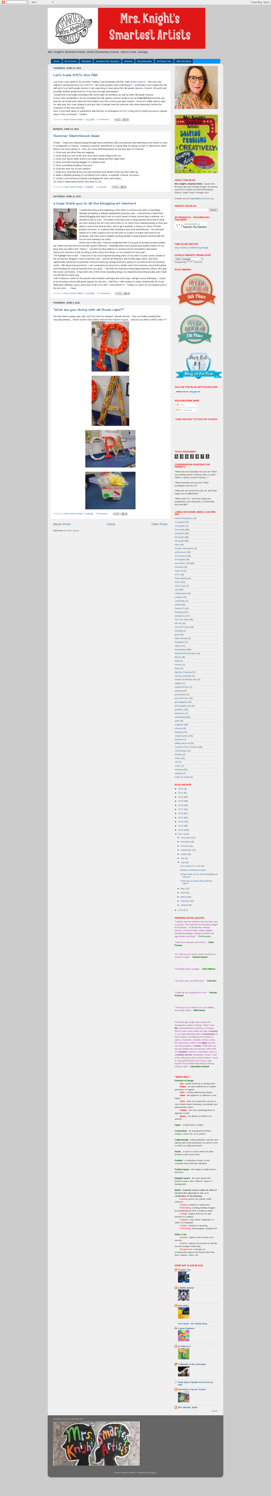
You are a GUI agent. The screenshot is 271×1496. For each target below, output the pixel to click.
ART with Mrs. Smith (187, 1407)
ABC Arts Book (183, 61)
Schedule (86, 61)
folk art (178, 623)
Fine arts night (181, 619)
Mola (177, 661)
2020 (181, 797)
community (180, 601)
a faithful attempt (186, 1288)
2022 (181, 789)
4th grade (179, 537)
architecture (180, 552)
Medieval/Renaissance (186, 653)
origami (178, 683)
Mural (177, 668)
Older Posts (159, 524)
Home (57, 61)
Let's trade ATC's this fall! (75, 75)
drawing (178, 612)
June (183, 862)
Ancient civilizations (184, 548)
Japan (178, 646)
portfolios (179, 709)
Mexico (178, 657)
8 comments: (102, 513)
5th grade (179, 541)
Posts (181, 405)
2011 (181, 834)
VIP (176, 762)
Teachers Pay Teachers (107, 61)
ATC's (178, 574)
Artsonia (128, 61)
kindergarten (181, 649)
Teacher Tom (184, 1270)
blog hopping (181, 578)
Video (177, 758)
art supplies (180, 559)
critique (178, 604)
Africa (177, 544)
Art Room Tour (164, 61)
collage (178, 597)
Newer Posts (62, 524)
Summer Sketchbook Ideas (76, 136)
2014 (181, 822)
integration (180, 642)
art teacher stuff (182, 563)
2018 (181, 805)
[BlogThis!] (118, 119)
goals (177, 634)
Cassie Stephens (186, 1328)
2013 (181, 826)
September (186, 850)
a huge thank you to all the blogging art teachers (94, 203)
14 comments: (104, 293)
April (183, 892)
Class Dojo (180, 586)
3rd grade (179, 533)
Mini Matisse (139, 82)
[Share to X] (121, 119)
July (183, 858)
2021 (181, 793)
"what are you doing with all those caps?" (88, 310)
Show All (215, 1411)
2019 (181, 801)
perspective (180, 694)
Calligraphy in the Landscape (192, 1364)
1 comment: (102, 187)
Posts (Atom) (72, 530)
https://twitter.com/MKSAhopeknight (191, 248)
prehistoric (180, 713)
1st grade (179, 522)
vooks (178, 766)
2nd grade (180, 529)
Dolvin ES (179, 608)
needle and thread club (186, 679)
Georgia (179, 631)
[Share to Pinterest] (127, 119)
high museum (181, 638)
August (184, 854)
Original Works (182, 687)
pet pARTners (181, 698)
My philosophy (145, 61)
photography (181, 702)
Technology (180, 751)
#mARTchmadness (184, 518)
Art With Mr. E (184, 1346)
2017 (181, 809)
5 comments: (103, 119)
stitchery (179, 728)
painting (178, 691)
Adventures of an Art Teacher (192, 1389)
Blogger (152, 1472)
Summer (179, 739)
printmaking (180, 717)
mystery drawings (183, 676)
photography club (183, 706)
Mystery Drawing (183, 672)
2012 (181, 830)
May (183, 888)
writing (178, 773)
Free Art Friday (182, 627)
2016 (181, 813)
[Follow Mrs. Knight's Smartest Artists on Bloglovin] (188, 393)
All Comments (185, 410)
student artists (181, 736)
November (186, 842)
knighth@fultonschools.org (201, 198)
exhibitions (180, 616)
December (186, 837)
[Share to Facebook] (124, 119)
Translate (197, 262)
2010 (181, 910)
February (185, 901)
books (178, 582)
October (185, 846)
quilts (177, 721)
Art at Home (71, 61)
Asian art (179, 571)
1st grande (180, 526)
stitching (179, 732)
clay (177, 589)
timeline (178, 754)
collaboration (181, 593)
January (185, 905)
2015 (181, 817)
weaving (179, 769)
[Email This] (115, 119)
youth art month (182, 777)
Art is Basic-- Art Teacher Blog (192, 1323)
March (184, 897)
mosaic (178, 664)
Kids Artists (183, 1305)
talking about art (182, 743)
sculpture (179, 724)
